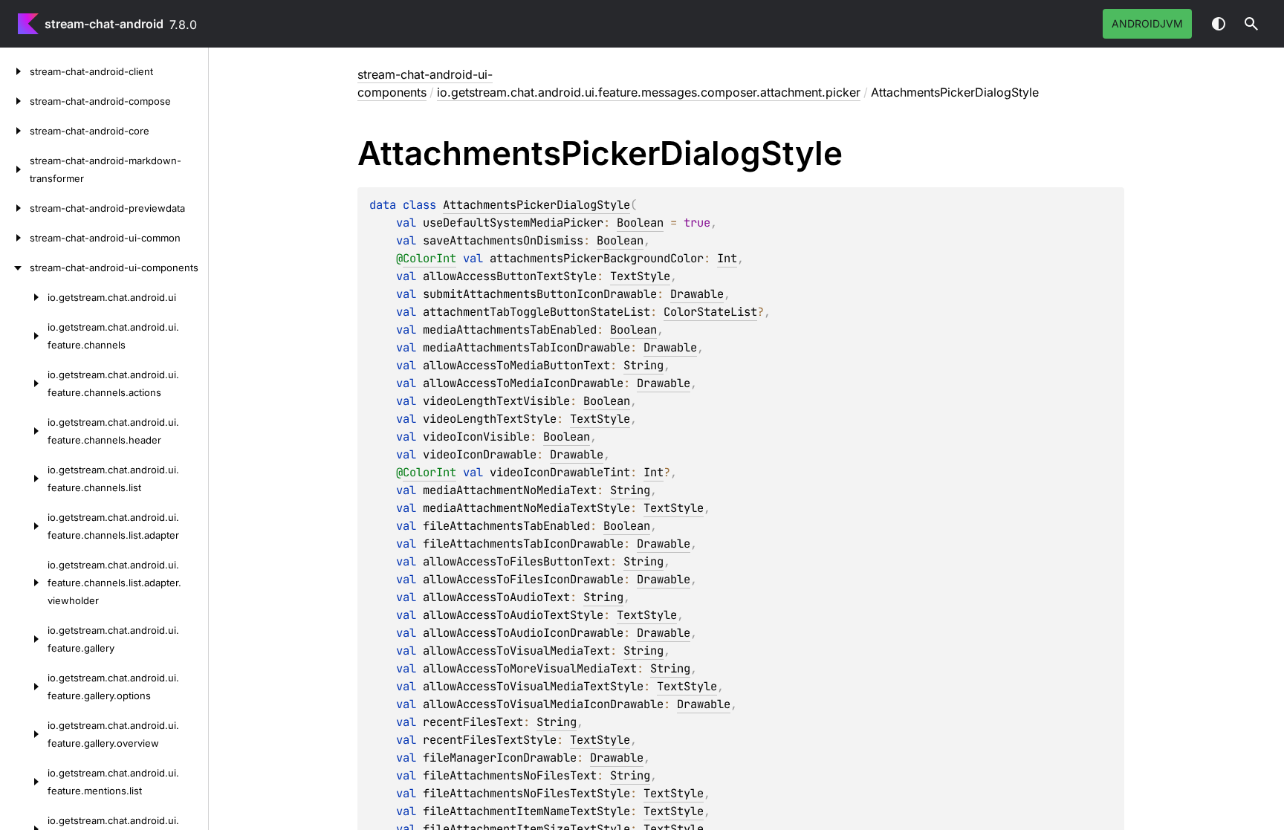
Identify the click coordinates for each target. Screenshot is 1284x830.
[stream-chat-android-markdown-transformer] (15, 169)
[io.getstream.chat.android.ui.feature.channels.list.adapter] (24, 526)
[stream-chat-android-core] (15, 131)
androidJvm (1147, 23)
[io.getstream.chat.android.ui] (24, 297)
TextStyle (640, 276)
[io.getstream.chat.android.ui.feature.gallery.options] (24, 686)
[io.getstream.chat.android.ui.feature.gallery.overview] (24, 734)
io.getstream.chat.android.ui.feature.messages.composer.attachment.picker (648, 92)
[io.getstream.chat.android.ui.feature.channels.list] (24, 478)
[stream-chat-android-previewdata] (15, 208)
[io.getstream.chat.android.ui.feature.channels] (24, 336)
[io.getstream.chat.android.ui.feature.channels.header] (24, 431)
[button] (1251, 24)
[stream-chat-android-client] (15, 71)
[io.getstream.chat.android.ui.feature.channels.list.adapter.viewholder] (24, 582)
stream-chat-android (104, 23)
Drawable (697, 294)
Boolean (640, 222)
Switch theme (1218, 24)
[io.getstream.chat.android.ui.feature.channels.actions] (24, 383)
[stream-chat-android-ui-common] (15, 238)
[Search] (1251, 24)
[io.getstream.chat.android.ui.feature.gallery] (24, 639)
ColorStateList (710, 312)
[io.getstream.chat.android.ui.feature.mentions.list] (24, 781)
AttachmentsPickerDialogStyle (536, 205)
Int (727, 258)
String (643, 365)
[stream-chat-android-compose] (15, 101)
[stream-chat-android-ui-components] (15, 267)
